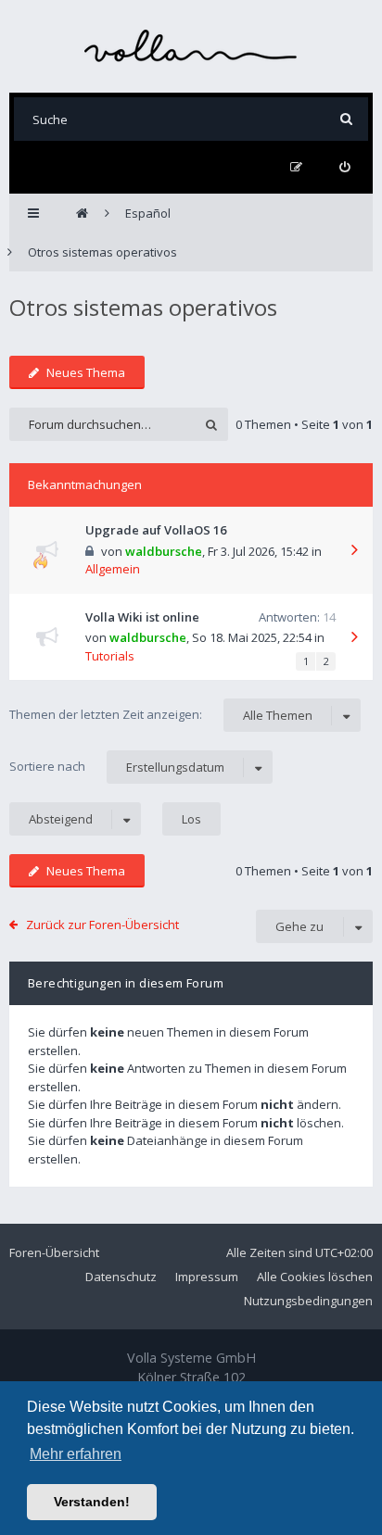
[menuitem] (344, 167)
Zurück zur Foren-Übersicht (102, 924)
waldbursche (163, 551)
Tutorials (109, 656)
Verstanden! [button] (92, 1501)
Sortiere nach (116, 766)
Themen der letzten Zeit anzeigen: (160, 714)
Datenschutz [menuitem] (121, 1276)
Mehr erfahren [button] (75, 1454)
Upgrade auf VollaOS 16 (155, 530)
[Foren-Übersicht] (191, 46)
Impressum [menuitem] (206, 1276)
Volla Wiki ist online (142, 617)
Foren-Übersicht (54, 1252)
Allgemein (112, 568)
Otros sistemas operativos (143, 307)
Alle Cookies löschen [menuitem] (315, 1276)
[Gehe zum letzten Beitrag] (354, 551)
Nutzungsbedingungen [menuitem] (308, 1300)
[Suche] (346, 119)
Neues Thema (85, 372)
